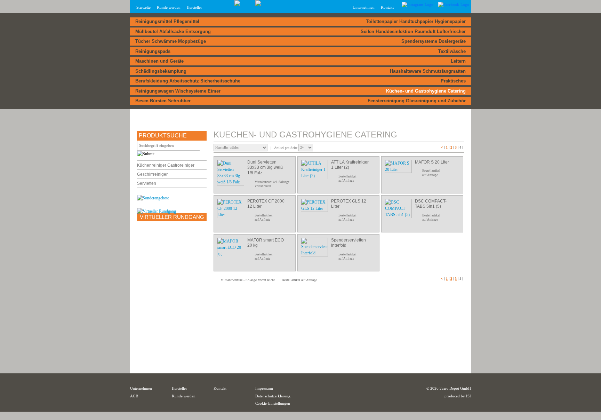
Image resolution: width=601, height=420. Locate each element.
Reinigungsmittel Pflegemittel (167, 21)
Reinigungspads (152, 51)
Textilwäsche (452, 51)
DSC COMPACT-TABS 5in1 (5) (431, 204)
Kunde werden (169, 7)
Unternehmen (141, 388)
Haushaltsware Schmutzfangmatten (428, 71)
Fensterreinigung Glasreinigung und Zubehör (417, 100)
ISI (468, 396)
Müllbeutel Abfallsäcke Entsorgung (173, 31)
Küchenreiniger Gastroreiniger (165, 165)
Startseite (143, 7)
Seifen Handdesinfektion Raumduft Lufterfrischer (413, 31)
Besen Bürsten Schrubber (163, 100)
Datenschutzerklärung (272, 396)
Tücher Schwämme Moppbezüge (170, 41)
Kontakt (387, 7)
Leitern (458, 61)
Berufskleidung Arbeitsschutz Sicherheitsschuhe (187, 81)
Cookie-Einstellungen (272, 403)
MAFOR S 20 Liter (432, 162)
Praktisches (453, 81)
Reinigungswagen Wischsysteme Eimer (178, 91)
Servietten (146, 183)
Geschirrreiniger (152, 174)
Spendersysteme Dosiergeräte (433, 41)
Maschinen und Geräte (159, 61)
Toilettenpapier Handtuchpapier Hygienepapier (416, 21)
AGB (134, 396)
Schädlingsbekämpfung (160, 71)
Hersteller (194, 7)
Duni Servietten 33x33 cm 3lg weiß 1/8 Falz (265, 167)
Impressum (264, 388)
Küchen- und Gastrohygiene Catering (426, 91)
